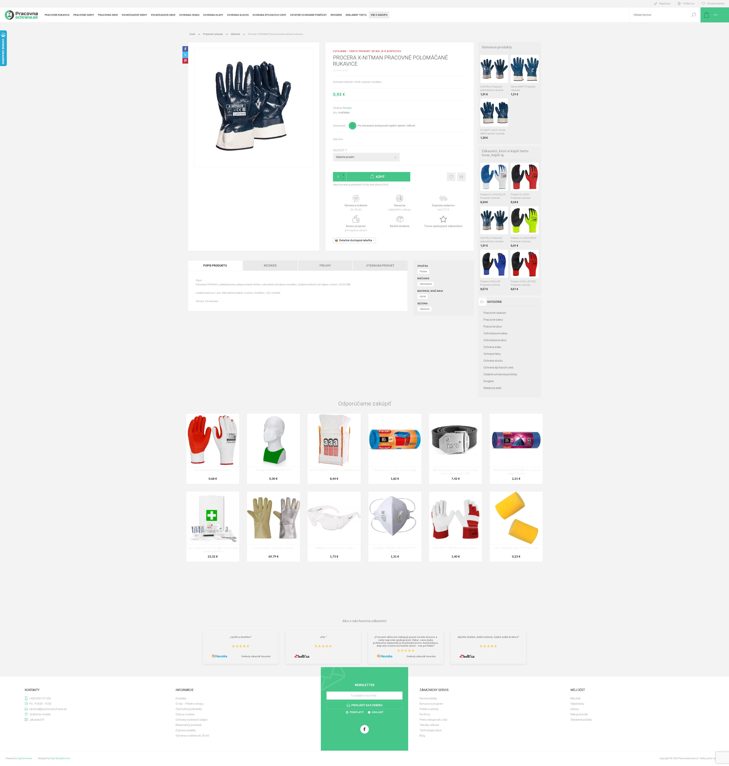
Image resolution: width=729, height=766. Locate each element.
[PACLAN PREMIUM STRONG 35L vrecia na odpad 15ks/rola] (516, 449)
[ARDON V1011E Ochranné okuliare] (334, 526)
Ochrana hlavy (492, 353)
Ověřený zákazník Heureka (255, 656)
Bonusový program (431, 703)
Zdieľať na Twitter (185, 55)
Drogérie (489, 381)
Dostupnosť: (339, 125)
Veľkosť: (339, 150)
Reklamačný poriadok (189, 725)
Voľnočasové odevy (495, 333)
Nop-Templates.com (60, 758)
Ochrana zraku (492, 347)
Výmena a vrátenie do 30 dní (192, 735)
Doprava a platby (186, 730)
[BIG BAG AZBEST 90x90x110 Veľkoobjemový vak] (334, 449)
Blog (422, 735)
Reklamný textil (492, 388)
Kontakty (181, 698)
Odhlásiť (377, 712)
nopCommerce (24, 758)
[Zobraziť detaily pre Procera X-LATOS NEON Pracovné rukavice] (483, 168)
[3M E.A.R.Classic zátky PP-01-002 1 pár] (516, 526)
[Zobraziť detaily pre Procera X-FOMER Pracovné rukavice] (497, 168)
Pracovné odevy (493, 319)
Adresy (574, 709)
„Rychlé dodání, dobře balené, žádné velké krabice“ (488, 637)
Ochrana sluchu (493, 360)
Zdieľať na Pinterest (185, 61)
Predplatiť (357, 712)
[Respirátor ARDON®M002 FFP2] (273, 449)
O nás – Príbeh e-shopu (190, 703)
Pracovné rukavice (495, 312)
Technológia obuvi (431, 730)
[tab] (215, 265)
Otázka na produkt (380, 265)
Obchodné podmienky (189, 709)
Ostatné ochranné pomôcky (500, 374)
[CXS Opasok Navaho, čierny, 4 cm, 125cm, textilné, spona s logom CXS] (455, 449)
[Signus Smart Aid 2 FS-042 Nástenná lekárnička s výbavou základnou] (212, 526)
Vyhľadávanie (693, 14)
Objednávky (577, 703)
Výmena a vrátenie (356, 203)
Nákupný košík (579, 714)
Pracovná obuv (493, 326)
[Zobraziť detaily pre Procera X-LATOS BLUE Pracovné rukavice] (529, 168)
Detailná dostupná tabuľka (355, 240)
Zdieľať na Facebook (185, 49)
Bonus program (356, 223)
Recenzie (270, 265)
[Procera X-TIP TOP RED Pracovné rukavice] (455, 526)
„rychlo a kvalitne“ (241, 637)
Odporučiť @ (461, 177)
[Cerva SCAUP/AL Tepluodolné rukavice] (273, 526)
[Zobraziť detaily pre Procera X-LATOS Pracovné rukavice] (490, 168)
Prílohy (325, 265)
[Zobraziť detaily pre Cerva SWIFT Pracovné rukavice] (490, 103)
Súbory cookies (185, 714)
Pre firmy (425, 714)
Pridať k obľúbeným (451, 177)
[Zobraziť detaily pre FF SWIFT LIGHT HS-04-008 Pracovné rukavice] (524, 60)
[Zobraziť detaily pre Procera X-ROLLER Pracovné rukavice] (524, 255)
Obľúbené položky (581, 719)
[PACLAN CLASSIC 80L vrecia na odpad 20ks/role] (394, 449)
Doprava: (338, 139)
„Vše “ (323, 637)
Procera (347, 107)
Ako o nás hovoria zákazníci (364, 621)
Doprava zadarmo (443, 203)
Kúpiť (490, 73)
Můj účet (575, 698)
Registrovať (664, 3)
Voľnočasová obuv (495, 340)
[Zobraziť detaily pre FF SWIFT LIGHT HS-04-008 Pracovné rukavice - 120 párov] (498, 103)
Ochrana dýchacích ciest (498, 367)
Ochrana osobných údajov (192, 719)
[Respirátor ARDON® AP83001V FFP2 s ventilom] (394, 526)
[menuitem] (247, 698)
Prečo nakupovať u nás (433, 719)
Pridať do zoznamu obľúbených (496, 73)
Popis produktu (215, 265)
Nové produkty (428, 698)
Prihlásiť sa (688, 3)
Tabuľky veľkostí (429, 725)
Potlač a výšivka (429, 709)
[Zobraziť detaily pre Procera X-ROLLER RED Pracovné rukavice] (494, 255)
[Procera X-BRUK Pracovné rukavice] (212, 449)
